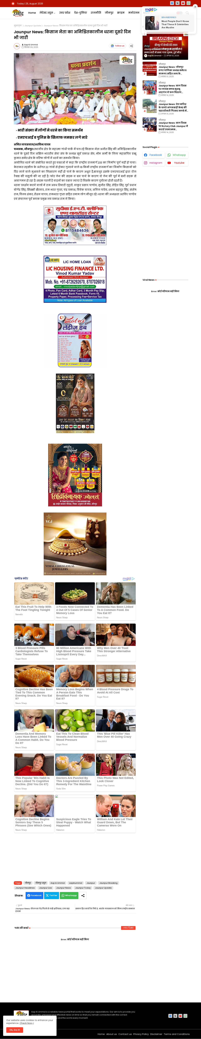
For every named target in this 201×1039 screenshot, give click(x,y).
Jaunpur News (63, 887)
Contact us (125, 1034)
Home (32, 13)
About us (111, 1034)
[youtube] (183, 3)
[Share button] (83, 895)
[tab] (32, 13)
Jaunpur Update (32, 25)
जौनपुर (109, 13)
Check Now (26, 1023)
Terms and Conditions (177, 1034)
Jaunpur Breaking (108, 882)
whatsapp (179, 155)
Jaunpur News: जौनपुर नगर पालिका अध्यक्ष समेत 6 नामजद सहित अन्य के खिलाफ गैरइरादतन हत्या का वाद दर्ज (173, 70)
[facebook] (172, 3)
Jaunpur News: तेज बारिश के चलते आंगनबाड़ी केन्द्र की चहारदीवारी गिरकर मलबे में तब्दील (173, 107)
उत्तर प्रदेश (64, 13)
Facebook (36, 895)
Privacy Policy (141, 1034)
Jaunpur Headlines (25, 887)
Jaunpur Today (83, 887)
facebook (155, 155)
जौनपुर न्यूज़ (40, 882)
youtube (179, 163)
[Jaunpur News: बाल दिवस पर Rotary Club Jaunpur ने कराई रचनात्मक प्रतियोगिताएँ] (150, 125)
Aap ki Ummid (58, 882)
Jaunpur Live (45, 887)
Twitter (53, 895)
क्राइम (121, 13)
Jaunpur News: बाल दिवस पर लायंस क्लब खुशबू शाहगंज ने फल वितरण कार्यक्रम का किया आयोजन (172, 89)
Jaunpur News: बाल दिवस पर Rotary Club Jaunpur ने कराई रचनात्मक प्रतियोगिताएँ (173, 126)
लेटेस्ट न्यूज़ (46, 13)
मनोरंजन (133, 13)
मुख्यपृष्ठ (18, 25)
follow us (119, 45)
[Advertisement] (75, 856)
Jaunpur (91, 882)
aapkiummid (75, 882)
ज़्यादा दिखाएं (128, 927)
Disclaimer (156, 1034)
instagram (155, 163)
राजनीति (96, 13)
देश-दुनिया (80, 13)
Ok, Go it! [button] (14, 1029)
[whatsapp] (188, 3)
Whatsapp (71, 895)
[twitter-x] (177, 3)
